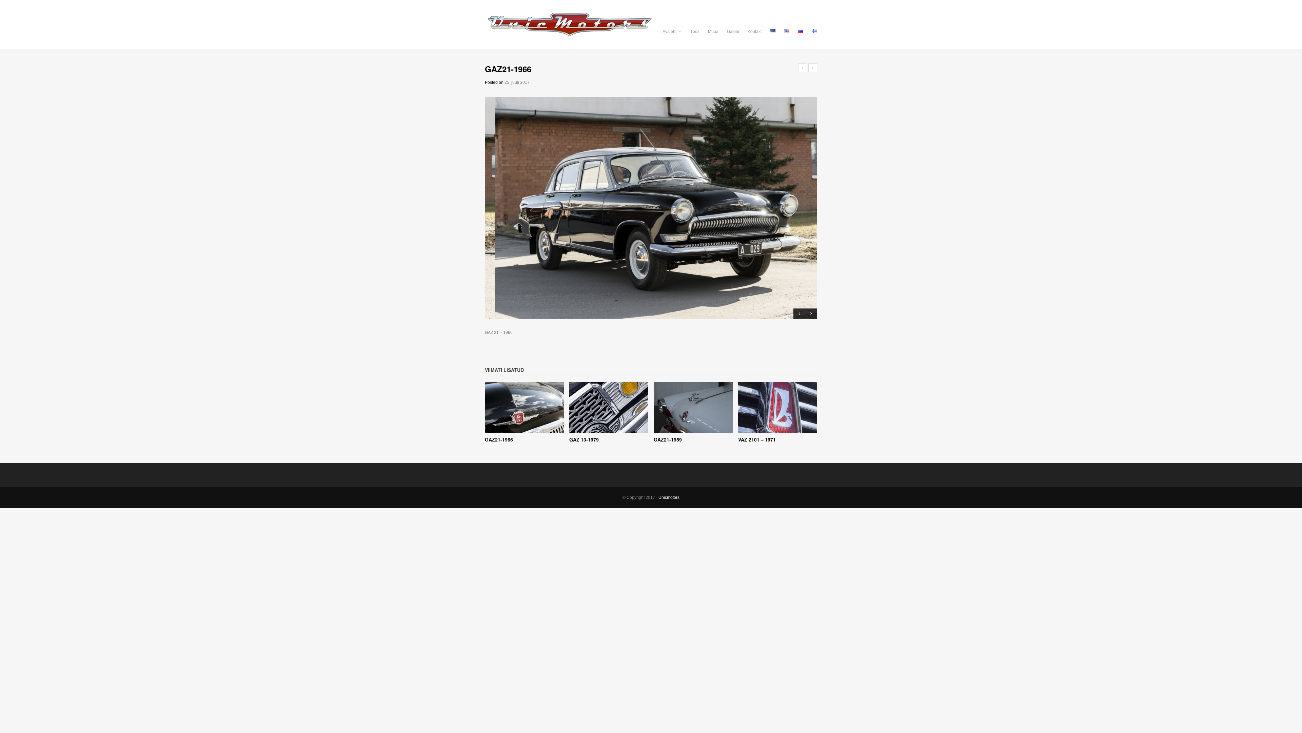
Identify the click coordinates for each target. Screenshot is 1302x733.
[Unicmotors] (651, 24)
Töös (694, 31)
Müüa (713, 31)
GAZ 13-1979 (584, 439)
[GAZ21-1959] (693, 407)
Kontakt (755, 31)
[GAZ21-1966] (524, 407)
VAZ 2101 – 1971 (757, 439)
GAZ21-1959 (668, 439)
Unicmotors (668, 497)
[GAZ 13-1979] (608, 407)
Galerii (733, 31)
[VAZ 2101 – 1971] (777, 407)
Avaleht (670, 31)
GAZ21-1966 (499, 439)
